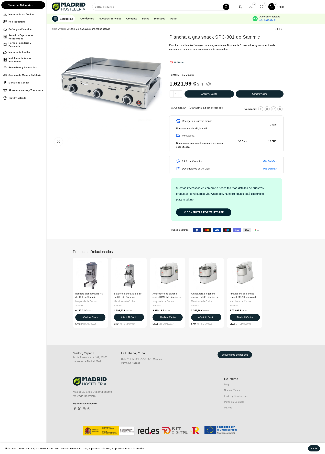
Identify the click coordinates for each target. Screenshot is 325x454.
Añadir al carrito (209, 94)
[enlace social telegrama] (280, 108)
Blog (226, 384)
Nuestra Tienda (232, 390)
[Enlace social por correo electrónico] (267, 108)
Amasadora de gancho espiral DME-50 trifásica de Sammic (167, 297)
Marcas (228, 407)
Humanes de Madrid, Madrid (191, 128)
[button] (90, 317)
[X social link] (79, 408)
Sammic (79, 305)
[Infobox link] (266, 18)
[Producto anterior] (275, 29)
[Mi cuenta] (240, 6)
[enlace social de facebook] (260, 108)
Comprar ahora (259, 94)
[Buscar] (226, 7)
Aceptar (314, 448)
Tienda (62, 29)
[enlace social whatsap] (273, 108)
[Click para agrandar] (58, 142)
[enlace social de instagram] (84, 408)
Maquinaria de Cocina (85, 301)
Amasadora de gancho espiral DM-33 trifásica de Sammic (205, 297)
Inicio (54, 29)
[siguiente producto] (282, 29)
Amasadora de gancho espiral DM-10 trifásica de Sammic (243, 297)
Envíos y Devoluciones (236, 396)
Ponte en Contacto (234, 401)
